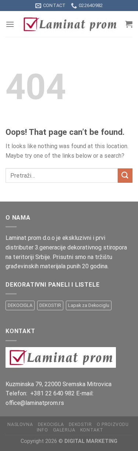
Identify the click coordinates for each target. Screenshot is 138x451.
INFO (42, 430)
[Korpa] (128, 24)
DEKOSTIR (50, 305)
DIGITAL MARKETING (90, 441)
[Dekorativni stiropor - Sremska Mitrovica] (70, 24)
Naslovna (20, 424)
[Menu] (10, 24)
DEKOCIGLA (20, 305)
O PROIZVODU (113, 424)
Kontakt (91, 430)
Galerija (64, 430)
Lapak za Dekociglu (88, 305)
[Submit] (125, 175)
